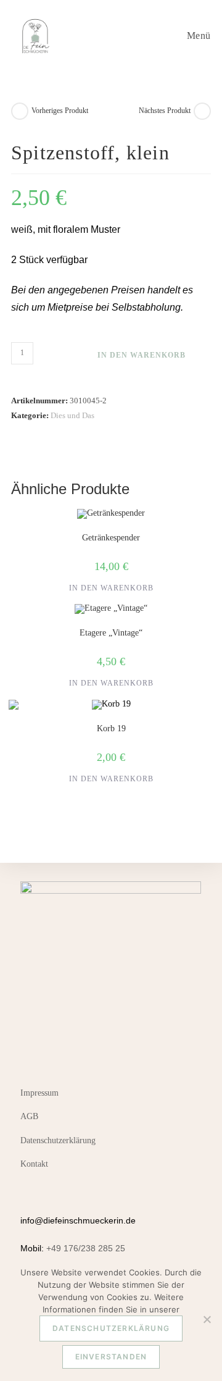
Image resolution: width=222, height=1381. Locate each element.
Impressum (39, 1093)
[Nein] (206, 1319)
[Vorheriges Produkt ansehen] (19, 111)
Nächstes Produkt (165, 110)
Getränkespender (111, 537)
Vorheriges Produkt (59, 110)
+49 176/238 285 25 (85, 1248)
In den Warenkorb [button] (111, 588)
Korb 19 (111, 728)
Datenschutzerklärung (58, 1140)
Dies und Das (72, 415)
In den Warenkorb (141, 355)
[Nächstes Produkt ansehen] (202, 111)
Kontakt (34, 1164)
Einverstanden (111, 1356)
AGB (29, 1116)
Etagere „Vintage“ (111, 632)
